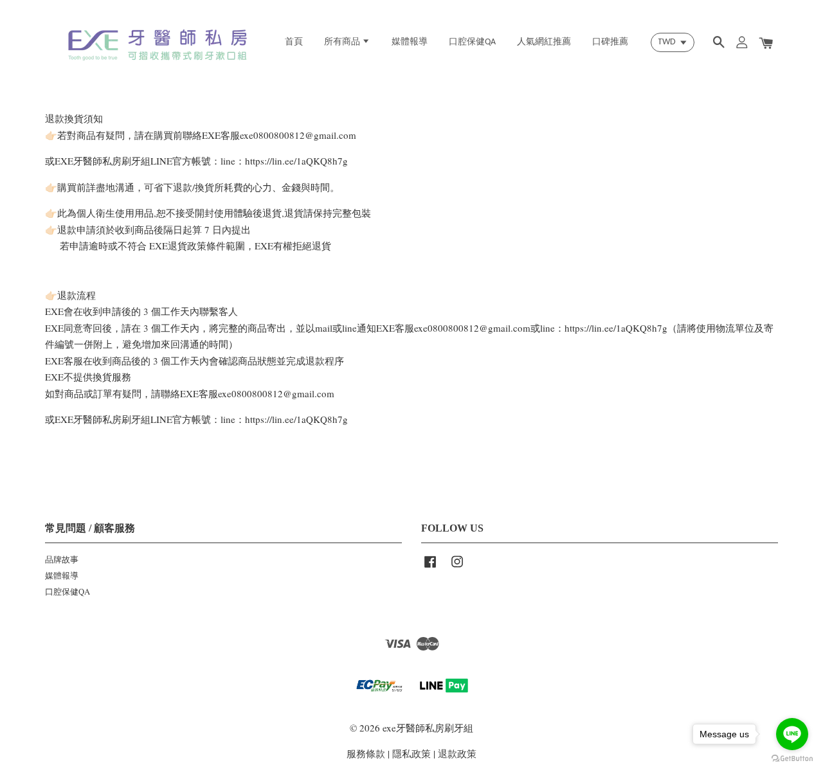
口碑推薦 (610, 42)
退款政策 (457, 753)
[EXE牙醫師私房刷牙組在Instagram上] (457, 567)
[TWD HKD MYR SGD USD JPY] (672, 42)
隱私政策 (411, 753)
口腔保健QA (472, 42)
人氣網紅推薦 (544, 42)
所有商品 (343, 42)
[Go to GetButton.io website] (792, 759)
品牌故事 (61, 559)
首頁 (294, 42)
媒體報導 (410, 42)
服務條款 (366, 753)
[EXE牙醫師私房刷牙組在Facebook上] (430, 567)
